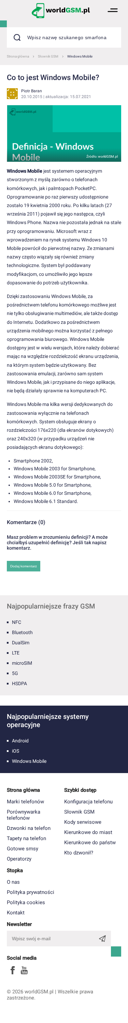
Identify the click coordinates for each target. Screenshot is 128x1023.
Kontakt (16, 913)
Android (20, 740)
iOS (15, 751)
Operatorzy (19, 859)
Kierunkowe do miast (88, 832)
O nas (13, 882)
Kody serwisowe (82, 822)
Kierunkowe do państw (90, 842)
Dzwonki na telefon (29, 828)
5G (15, 673)
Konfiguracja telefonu (88, 802)
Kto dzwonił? (78, 853)
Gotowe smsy (22, 849)
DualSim (20, 642)
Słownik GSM (79, 812)
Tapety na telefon (26, 838)
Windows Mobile (29, 761)
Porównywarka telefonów (23, 815)
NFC (16, 622)
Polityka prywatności (30, 892)
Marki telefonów (25, 802)
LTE (15, 653)
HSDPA (19, 683)
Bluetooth (22, 632)
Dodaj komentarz (23, 566)
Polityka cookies (26, 902)
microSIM (22, 663)
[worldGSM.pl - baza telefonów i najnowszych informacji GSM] (60, 10)
